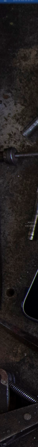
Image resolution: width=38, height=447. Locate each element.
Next (37, 223)
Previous (1, 223)
